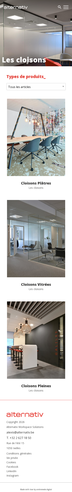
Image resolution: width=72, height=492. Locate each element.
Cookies (11, 462)
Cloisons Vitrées (36, 248)
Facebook (12, 466)
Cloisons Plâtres (36, 146)
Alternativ (16, 7)
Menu (65, 7)
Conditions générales (19, 453)
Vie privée (12, 458)
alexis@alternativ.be (20, 432)
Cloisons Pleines (36, 349)
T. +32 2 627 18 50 (18, 438)
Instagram (12, 475)
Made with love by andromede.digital (36, 489)
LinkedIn (11, 471)
